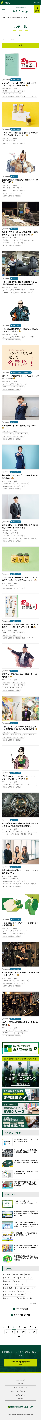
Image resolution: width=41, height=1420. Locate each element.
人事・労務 (19, 1274)
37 (19, 1336)
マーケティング (25, 1291)
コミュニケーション (26, 1278)
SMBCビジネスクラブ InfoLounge (11, 17)
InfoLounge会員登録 (20, 1363)
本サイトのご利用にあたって (20, 1391)
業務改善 (8, 1281)
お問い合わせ (20, 1395)
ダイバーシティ (20, 1281)
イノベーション (10, 1291)
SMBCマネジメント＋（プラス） (15, 1284)
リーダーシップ (10, 1278)
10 (23, 1331)
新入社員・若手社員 (26, 1298)
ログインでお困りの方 (22, 1315)
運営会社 (20, 1398)
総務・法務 (8, 1288)
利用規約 (20, 1383)
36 (34, 1331)
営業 (29, 1274)
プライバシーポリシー (20, 1387)
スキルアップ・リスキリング (26, 1288)
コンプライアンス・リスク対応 (15, 1295)
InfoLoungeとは (22, 1309)
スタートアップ (10, 1298)
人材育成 (8, 1274)
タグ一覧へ (33, 1303)
